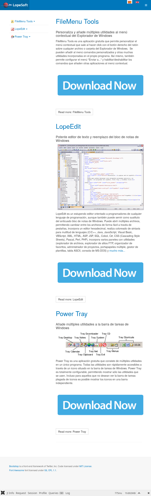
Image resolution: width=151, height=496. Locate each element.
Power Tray (72, 313)
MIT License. (85, 466)
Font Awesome (16, 470)
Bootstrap (14, 466)
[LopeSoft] (14, 5)
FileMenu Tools (77, 21)
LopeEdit (68, 126)
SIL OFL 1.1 (50, 470)
